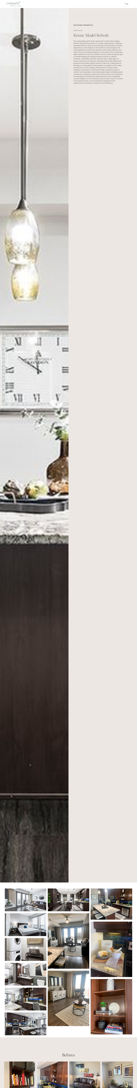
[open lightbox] (25, 901)
